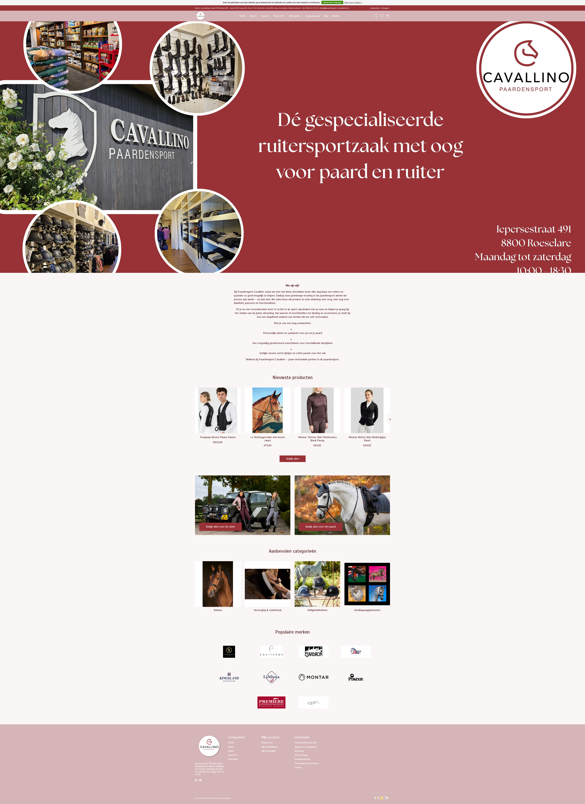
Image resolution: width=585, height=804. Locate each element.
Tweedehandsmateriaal (305, 742)
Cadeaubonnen (312, 15)
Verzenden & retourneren (307, 763)
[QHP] (314, 703)
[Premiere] (271, 703)
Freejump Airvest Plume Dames (218, 437)
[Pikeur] (356, 677)
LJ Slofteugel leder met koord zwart (268, 439)
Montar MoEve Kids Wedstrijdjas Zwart (367, 439)
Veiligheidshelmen (317, 610)
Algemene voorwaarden (306, 747)
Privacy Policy (301, 755)
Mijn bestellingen (269, 747)
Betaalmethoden (302, 759)
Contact (298, 767)
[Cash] (376, 798)
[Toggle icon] (376, 16)
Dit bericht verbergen (332, 3)
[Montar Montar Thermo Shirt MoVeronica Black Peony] (317, 410)
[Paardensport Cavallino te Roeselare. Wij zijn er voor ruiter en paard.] (200, 16)
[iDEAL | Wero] (381, 798)
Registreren (267, 742)
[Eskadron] (314, 652)
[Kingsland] (229, 677)
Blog (326, 15)
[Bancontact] (386, 798)
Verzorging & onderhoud (267, 610)
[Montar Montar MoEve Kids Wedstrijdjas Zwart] (367, 410)
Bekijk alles (292, 458)
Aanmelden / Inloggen (379, 8)
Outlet (242, 15)
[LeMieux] (271, 677)
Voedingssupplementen (367, 610)
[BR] (229, 652)
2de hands (233, 759)
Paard (231, 751)
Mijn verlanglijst (268, 751)
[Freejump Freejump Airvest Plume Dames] (218, 410)
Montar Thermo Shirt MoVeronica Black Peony (317, 439)
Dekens (218, 610)
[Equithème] (271, 652)
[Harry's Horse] (356, 652)
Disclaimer (299, 751)
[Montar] (314, 677)
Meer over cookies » (353, 3)
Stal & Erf (232, 755)
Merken (335, 15)
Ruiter (231, 747)
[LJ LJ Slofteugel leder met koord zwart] (267, 410)
